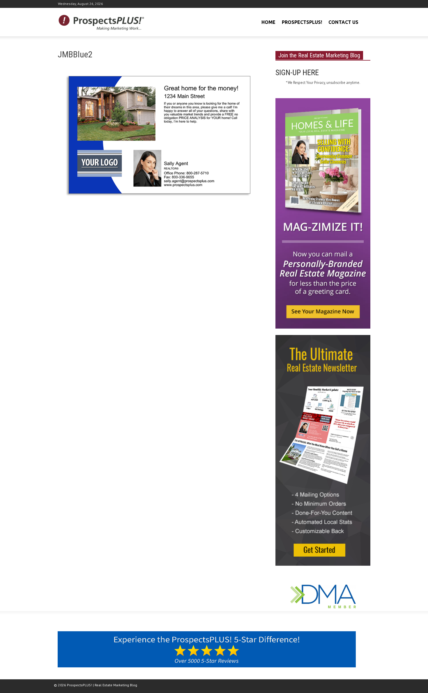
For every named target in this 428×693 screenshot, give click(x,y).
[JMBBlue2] (159, 138)
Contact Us (343, 22)
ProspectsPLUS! (302, 22)
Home (268, 22)
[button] (365, 22)
